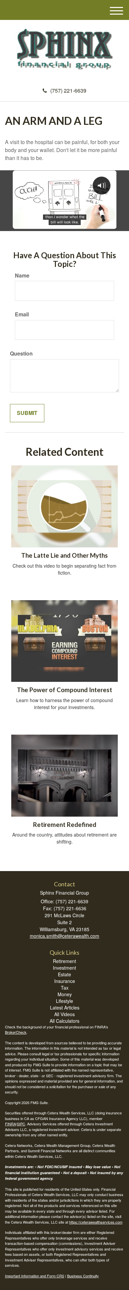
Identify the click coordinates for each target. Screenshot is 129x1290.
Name (22, 275)
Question (21, 353)
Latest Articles (64, 1007)
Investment (64, 967)
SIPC (21, 1123)
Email (22, 314)
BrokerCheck (15, 1032)
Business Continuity (83, 1275)
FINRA (10, 1123)
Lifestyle (64, 1001)
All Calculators (64, 1020)
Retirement (64, 961)
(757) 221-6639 (68, 90)
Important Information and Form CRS (34, 1275)
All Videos (64, 1014)
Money (65, 994)
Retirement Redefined (64, 824)
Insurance (64, 981)
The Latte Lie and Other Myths (64, 555)
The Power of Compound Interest (64, 689)
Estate (64, 974)
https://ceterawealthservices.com (95, 1222)
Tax (64, 987)
